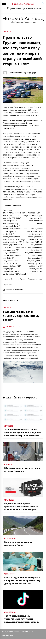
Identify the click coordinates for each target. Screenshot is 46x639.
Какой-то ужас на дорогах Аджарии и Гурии (18, 543)
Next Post (9, 300)
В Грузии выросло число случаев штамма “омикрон (22, 469)
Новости (7, 31)
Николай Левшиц (23, 18)
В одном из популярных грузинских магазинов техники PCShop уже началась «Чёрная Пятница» (21, 506)
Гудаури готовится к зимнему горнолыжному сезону (21, 316)
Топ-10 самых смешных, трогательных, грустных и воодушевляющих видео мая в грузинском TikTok (21, 618)
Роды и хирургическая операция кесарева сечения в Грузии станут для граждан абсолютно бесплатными (22, 580)
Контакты (7, 636)
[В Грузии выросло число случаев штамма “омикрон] (23, 451)
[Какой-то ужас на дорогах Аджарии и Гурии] (23, 525)
